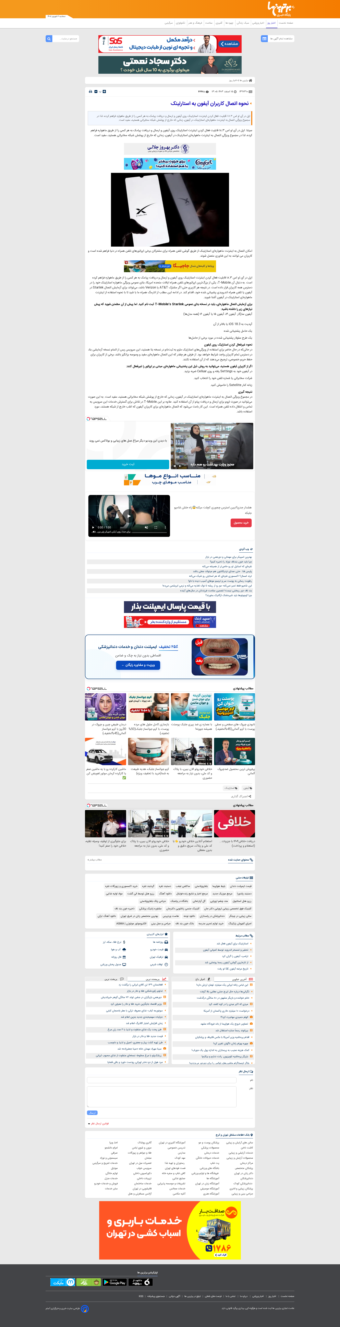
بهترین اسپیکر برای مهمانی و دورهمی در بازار (228, 557)
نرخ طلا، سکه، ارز (112, 942)
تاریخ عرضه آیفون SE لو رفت (232, 969)
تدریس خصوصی (176, 1148)
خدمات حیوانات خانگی (207, 1158)
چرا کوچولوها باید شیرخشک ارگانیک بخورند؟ (228, 595)
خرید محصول (241, 523)
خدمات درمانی (211, 1153)
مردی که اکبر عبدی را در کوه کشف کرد (228, 1004)
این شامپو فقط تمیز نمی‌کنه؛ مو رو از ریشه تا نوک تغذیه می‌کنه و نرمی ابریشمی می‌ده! (207, 586)
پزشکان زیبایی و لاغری (241, 1189)
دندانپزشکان (246, 1178)
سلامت (209, 23)
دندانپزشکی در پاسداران (212, 916)
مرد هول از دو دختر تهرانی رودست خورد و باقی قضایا (135, 1062)
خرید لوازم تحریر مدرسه (211, 924)
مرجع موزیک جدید (222, 894)
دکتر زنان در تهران (243, 1173)
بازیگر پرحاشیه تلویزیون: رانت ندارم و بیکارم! (225, 1057)
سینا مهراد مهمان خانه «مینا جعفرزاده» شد (139, 1049)
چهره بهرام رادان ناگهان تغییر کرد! (230, 1044)
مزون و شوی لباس (142, 1148)
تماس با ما (231, 1296)
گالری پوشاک (145, 1143)
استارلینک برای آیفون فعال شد (232, 944)
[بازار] (88, 1283)
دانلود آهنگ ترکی (107, 916)
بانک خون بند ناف (184, 924)
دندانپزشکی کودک (243, 1183)
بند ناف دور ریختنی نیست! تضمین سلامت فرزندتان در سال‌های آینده (216, 591)
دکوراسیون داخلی (142, 1173)
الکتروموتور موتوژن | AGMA (131, 924)
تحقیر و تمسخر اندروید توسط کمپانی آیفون (225, 950)
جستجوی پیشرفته (156, 1296)
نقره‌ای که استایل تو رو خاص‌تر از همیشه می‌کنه (227, 567)
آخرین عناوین (239, 979)
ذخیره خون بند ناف (124, 909)
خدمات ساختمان (143, 1183)
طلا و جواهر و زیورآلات (140, 1153)
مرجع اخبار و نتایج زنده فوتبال (192, 894)
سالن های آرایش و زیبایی (239, 1143)
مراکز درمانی (246, 1163)
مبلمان (148, 1158)
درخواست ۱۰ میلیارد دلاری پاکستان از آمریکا (226, 1011)
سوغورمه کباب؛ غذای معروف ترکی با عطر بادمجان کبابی (134, 1011)
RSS (141, 1296)
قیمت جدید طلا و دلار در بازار (147, 1036)
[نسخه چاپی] (90, 91)
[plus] (104, 91)
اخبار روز (271, 23)
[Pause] (174, 466)
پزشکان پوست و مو (209, 1143)
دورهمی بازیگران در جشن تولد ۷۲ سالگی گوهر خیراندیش (131, 997)
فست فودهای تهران (175, 1168)
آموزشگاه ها (213, 1178)
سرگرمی (169, 23)
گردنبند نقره (148, 886)
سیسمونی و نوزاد (109, 1158)
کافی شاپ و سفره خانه (173, 1173)
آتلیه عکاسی (179, 1194)
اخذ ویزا (113, 1143)
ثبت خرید (128, 464)
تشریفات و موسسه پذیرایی (171, 1183)
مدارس (181, 1153)
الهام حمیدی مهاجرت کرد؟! (234, 1017)
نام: (251, 1080)
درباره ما (244, 1296)
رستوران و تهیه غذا (175, 1163)
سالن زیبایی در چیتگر (240, 916)
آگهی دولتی (174, 1296)
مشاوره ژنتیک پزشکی (150, 909)
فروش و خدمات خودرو (106, 1183)
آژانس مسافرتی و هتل (140, 1194)
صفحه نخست (286, 23)
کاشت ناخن (247, 1148)
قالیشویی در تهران (142, 1189)
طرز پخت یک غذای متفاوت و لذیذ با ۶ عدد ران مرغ (135, 1030)
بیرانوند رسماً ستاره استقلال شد (231, 1031)
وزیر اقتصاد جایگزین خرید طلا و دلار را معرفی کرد (136, 1004)
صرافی (114, 1153)
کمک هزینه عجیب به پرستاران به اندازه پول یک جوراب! (220, 1050)
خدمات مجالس (177, 1189)
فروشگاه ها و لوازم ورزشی (205, 1173)
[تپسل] (88, 419)
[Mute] (180, 466)
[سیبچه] (140, 1283)
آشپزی (219, 23)
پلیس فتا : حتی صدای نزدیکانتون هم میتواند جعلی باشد (222, 571)
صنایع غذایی (178, 1178)
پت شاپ (214, 1163)
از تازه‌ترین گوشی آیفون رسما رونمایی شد (226, 963)
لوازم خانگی (111, 1173)
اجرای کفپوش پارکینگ (239, 924)
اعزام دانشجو (111, 1148)
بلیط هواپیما (219, 886)
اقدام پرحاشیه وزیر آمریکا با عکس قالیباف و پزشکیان (222, 1037)
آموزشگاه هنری (211, 1194)
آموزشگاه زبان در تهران (207, 1183)
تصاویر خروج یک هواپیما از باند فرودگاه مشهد (224, 1024)
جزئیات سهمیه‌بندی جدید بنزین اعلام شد (142, 1017)
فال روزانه (116, 957)
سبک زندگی (243, 23)
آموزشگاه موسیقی (209, 1189)
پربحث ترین (110, 979)
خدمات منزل (111, 1178)
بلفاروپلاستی (201, 886)
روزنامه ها (158, 942)
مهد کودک (180, 1158)
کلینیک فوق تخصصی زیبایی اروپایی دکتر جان (227, 909)
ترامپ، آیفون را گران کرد (235, 956)
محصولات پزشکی (210, 1148)
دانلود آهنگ (165, 894)
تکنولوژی (181, 23)
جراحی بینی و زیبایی (242, 1194)
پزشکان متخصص (244, 1168)
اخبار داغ (200, 979)
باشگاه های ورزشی (209, 1168)
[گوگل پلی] (114, 1283)
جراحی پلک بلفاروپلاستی (153, 901)
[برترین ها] (279, 9)
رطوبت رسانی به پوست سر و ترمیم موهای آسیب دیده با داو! (220, 581)
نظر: (251, 1088)
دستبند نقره (165, 886)
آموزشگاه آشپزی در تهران (172, 1143)
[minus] (96, 91)
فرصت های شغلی (213, 1296)
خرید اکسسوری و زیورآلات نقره (121, 886)
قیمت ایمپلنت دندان (240, 886)
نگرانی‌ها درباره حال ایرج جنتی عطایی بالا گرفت (224, 992)
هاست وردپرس (171, 916)
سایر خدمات (111, 1189)
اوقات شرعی (156, 964)
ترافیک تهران (156, 957)
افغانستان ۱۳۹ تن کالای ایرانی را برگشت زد (141, 985)
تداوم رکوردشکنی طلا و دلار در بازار (145, 991)
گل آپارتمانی (199, 901)
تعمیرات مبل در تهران (140, 1163)
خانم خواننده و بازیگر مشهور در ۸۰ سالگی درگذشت (223, 998)
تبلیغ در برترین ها (192, 1296)
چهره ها (229, 23)
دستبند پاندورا (244, 894)
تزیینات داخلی (144, 1178)
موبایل (114, 1168)
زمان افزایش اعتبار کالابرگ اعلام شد (144, 1023)
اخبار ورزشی (258, 23)
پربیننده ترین (153, 979)
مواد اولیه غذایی (114, 894)
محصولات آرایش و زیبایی (239, 1158)
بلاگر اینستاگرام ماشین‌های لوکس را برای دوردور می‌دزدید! (219, 1063)
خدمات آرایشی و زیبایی (241, 1153)
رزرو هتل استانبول (242, 901)
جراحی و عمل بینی (161, 924)
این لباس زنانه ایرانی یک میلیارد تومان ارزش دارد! (222, 985)
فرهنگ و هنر (195, 23)
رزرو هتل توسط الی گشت (140, 894)
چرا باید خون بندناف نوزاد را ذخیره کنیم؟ (231, 562)
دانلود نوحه (189, 916)
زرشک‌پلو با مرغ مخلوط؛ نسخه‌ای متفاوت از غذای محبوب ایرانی (129, 1055)
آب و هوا (116, 949)
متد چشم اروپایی (219, 901)
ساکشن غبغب (183, 886)
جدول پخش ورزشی (110, 964)
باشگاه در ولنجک (179, 901)
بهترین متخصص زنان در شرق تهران (139, 916)
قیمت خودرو (156, 949)
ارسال (92, 1112)
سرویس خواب (144, 1168)
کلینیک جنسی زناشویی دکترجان (183, 909)
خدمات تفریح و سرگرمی (105, 1163)
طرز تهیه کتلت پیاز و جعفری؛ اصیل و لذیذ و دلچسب (135, 1042)
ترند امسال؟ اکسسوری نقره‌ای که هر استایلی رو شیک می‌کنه (220, 576)
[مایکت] (62, 1283)
